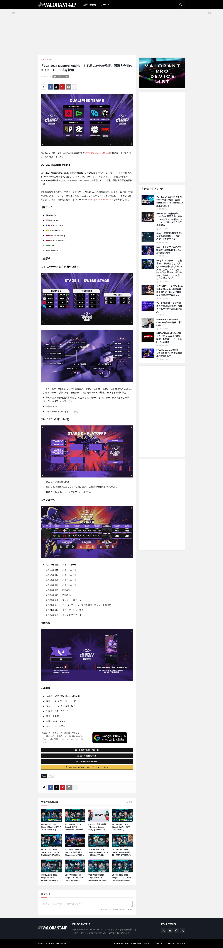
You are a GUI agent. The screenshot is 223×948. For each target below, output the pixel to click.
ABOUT (148, 943)
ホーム (44, 59)
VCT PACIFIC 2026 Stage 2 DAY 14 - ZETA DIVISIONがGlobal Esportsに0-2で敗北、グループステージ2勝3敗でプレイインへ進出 (75, 878)
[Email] (68, 87)
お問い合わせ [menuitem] (89, 4)
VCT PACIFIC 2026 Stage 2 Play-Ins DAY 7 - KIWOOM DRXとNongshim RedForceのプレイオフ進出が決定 (51, 827)
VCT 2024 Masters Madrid (97, 153)
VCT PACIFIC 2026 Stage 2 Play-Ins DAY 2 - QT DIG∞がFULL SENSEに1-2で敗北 (98, 853)
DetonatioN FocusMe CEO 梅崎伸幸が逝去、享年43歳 (169, 322)
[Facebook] (50, 87)
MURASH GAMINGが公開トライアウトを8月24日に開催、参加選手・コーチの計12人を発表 (169, 337)
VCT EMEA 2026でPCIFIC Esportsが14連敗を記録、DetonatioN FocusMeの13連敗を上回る (169, 201)
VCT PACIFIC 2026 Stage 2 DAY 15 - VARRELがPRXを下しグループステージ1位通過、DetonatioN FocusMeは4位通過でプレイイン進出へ (51, 878)
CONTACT (160, 943)
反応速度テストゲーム (88, 761)
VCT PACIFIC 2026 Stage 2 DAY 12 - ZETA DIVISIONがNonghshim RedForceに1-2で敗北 (122, 878)
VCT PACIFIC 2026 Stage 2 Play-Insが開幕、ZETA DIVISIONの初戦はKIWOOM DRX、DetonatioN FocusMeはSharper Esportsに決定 (122, 853)
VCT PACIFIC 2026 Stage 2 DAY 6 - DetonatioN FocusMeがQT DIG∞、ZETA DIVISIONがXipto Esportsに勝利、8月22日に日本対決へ (75, 827)
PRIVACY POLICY (176, 943)
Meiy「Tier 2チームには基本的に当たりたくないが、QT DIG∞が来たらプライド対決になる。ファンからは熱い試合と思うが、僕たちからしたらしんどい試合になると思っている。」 (169, 269)
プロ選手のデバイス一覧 (89, 750)
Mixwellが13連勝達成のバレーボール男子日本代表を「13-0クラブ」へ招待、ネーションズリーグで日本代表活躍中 (169, 219)
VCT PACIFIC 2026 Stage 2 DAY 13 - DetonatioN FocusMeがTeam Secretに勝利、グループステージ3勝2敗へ (98, 878)
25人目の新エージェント (101, 199)
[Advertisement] (162, 137)
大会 (50, 59)
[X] (56, 87)
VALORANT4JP (120, 943)
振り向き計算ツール (88, 756)
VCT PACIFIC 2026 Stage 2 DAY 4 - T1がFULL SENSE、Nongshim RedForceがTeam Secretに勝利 (122, 827)
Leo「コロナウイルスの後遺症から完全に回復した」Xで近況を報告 (169, 250)
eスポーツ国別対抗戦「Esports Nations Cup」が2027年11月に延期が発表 (97, 827)
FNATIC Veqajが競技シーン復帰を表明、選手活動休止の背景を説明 (169, 353)
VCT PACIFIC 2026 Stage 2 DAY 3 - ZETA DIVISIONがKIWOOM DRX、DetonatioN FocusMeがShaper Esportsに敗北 (50, 853)
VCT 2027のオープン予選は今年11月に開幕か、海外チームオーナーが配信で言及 (169, 307)
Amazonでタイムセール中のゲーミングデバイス (88, 767)
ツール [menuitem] (104, 4)
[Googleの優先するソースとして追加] (109, 737)
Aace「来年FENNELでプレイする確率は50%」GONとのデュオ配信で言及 (169, 236)
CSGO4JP (136, 943)
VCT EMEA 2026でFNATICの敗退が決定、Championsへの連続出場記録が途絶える (74, 853)
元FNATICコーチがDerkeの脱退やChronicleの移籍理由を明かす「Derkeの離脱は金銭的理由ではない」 (169, 290)
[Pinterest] (62, 87)
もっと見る (128, 802)
